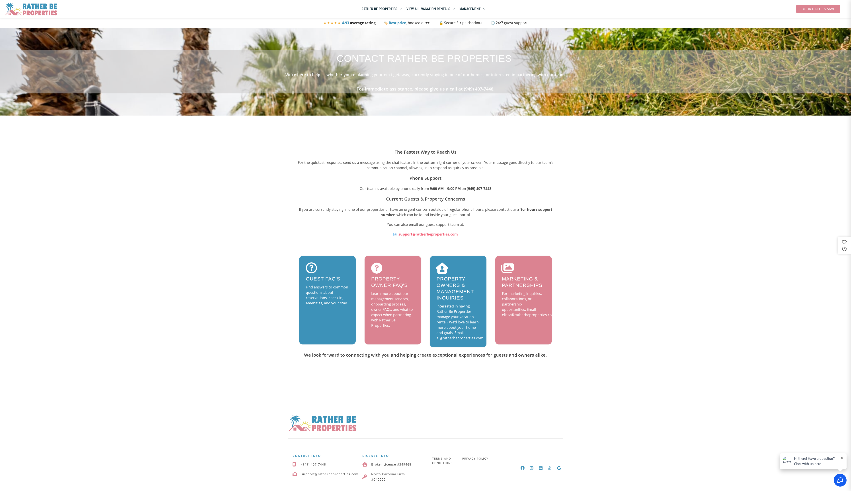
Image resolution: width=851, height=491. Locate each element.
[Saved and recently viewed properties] (844, 245)
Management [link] (470, 9)
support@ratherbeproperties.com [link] (428, 234)
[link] (31, 9)
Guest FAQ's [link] (323, 279)
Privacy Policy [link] (475, 458)
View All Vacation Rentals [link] (428, 9)
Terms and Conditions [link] (442, 461)
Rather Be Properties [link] (379, 9)
